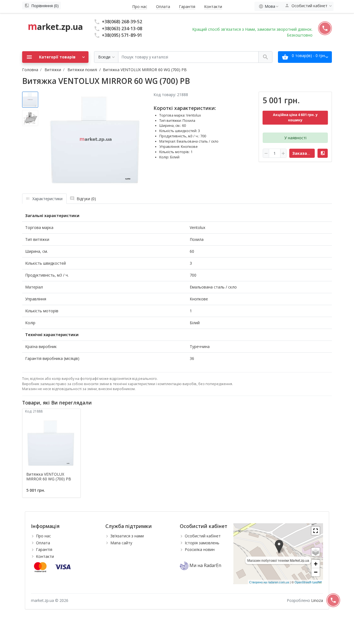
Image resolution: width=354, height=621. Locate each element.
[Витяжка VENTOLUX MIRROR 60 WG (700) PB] (96, 140)
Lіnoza (317, 600)
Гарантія (187, 6)
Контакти (213, 6)
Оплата (163, 6)
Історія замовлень (202, 542)
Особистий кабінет (203, 535)
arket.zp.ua (55, 26)
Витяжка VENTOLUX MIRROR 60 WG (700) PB (48, 476)
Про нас (139, 6)
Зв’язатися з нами (127, 535)
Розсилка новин (200, 549)
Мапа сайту (121, 542)
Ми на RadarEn (204, 565)
